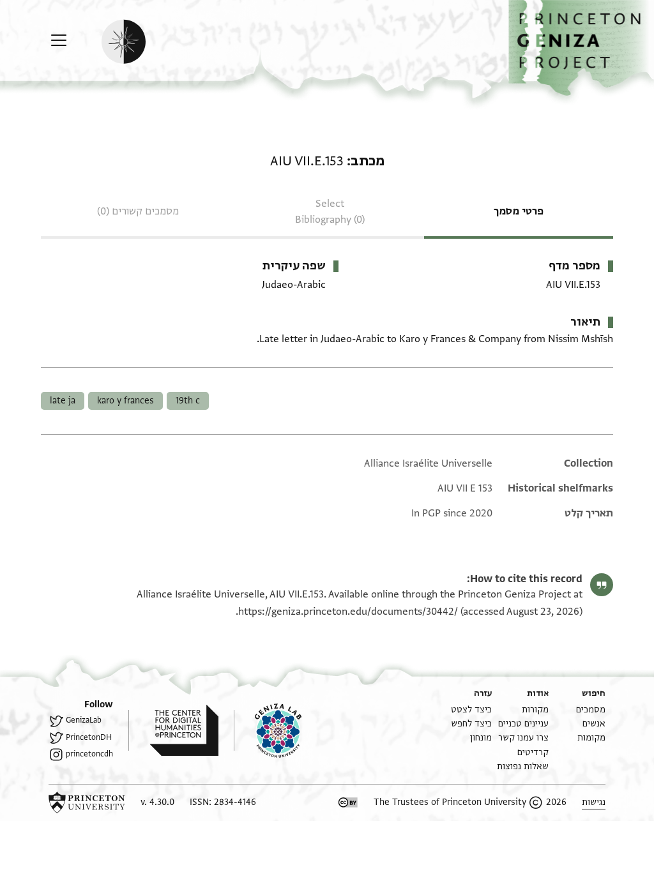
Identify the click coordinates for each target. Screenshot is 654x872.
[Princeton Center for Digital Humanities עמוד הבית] (173, 730)
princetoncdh (89, 754)
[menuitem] (590, 709)
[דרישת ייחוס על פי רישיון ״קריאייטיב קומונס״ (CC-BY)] (348, 802)
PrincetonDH (89, 737)
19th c (188, 401)
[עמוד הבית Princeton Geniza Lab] (267, 730)
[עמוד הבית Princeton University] (87, 802)
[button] (581, 48)
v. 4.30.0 (157, 802)
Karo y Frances (125, 401)
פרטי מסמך (519, 211)
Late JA (62, 401)
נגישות (593, 802)
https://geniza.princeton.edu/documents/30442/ (348, 611)
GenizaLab (84, 720)
